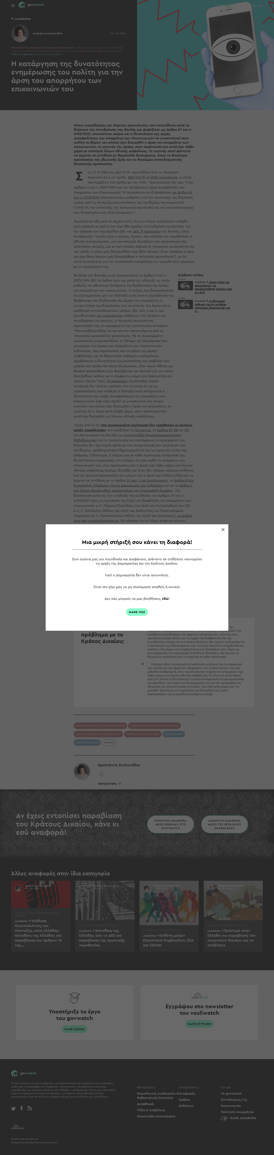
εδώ (165, 598)
